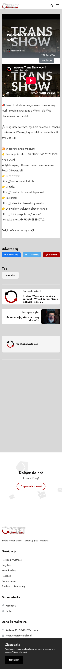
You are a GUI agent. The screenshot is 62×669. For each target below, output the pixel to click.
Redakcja (6, 576)
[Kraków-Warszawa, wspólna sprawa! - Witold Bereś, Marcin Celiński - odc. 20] (12, 296)
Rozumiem (13, 659)
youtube (10, 275)
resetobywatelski (18, 50)
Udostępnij (12, 254)
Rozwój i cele (9, 581)
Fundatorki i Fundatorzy (13, 586)
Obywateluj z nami (31, 486)
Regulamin (7, 565)
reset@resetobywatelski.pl (19, 635)
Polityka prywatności (12, 560)
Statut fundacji (9, 570)
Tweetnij (34, 254)
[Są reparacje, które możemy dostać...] (49, 316)
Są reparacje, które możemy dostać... (22, 319)
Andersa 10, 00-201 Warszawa (22, 630)
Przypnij (53, 254)
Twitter (9, 611)
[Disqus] (31, 402)
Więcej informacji (19, 652)
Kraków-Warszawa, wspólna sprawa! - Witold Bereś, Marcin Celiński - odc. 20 (40, 299)
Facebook (11, 605)
